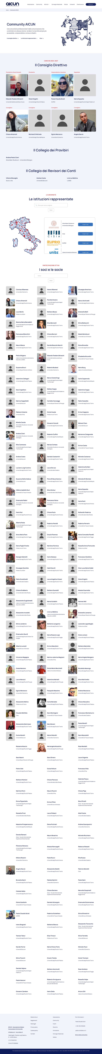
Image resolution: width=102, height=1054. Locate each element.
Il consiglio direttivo (12, 38)
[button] (47, 4)
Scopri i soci (86, 224)
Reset (51, 210)
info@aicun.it (11, 1032)
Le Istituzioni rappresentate (28, 38)
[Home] (12, 4)
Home (7, 10)
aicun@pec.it (19, 1032)
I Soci (40, 38)
